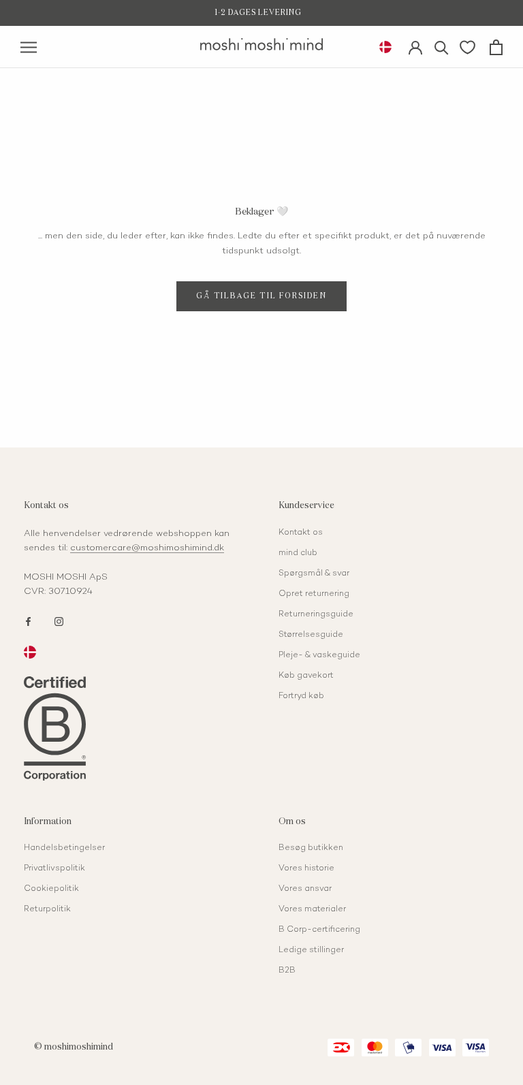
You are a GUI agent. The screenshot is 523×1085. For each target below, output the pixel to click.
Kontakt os (301, 533)
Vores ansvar (305, 889)
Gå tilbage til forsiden (261, 296)
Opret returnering (314, 594)
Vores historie (306, 868)
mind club (298, 553)
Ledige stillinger (311, 950)
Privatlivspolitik (54, 868)
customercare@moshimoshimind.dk (147, 548)
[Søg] (441, 47)
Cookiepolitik (51, 889)
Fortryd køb (301, 696)
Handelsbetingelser (64, 848)
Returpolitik (47, 909)
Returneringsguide (316, 614)
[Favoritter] (467, 47)
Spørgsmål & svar (314, 573)
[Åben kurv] (496, 47)
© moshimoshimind (73, 1047)
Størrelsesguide (311, 635)
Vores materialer (312, 909)
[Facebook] (28, 621)
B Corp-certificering (319, 930)
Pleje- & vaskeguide (319, 655)
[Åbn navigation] (28, 47)
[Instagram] (58, 621)
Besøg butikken (311, 848)
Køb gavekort (306, 676)
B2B (287, 970)
